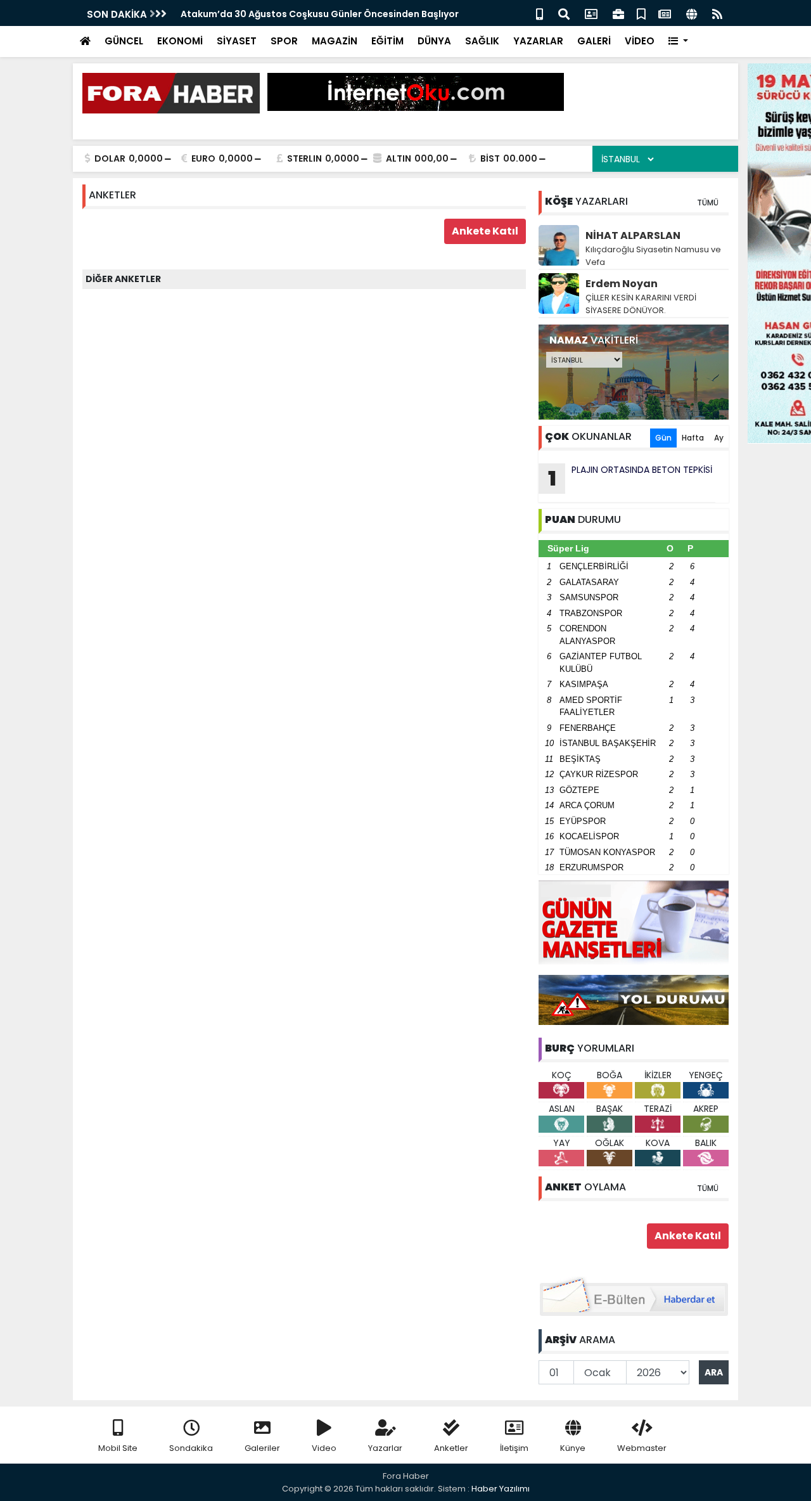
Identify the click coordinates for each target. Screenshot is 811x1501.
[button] (678, 41)
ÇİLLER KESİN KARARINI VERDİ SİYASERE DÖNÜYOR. (640, 304)
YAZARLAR (538, 41)
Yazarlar (385, 1448)
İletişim (514, 1448)
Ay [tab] (719, 437)
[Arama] (564, 13)
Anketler (451, 1448)
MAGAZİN (334, 41)
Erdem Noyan (621, 283)
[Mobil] (539, 13)
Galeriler (262, 1448)
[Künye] (691, 13)
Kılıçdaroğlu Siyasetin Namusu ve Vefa (653, 255)
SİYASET (237, 41)
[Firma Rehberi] (618, 13)
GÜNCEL (124, 41)
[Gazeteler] (664, 13)
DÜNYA (434, 41)
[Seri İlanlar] (641, 13)
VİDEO (640, 41)
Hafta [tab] (693, 437)
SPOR (284, 41)
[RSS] (717, 13)
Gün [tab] (663, 437)
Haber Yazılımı (500, 1489)
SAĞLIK (482, 41)
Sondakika (191, 1448)
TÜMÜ (707, 202)
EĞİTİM (387, 41)
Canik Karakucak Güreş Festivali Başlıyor (275, 14)
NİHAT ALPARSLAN (632, 235)
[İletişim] (591, 13)
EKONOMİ (180, 41)
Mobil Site (117, 1448)
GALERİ (594, 41)
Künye (572, 1448)
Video (324, 1448)
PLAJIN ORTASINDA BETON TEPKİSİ (630, 478)
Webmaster (642, 1448)
